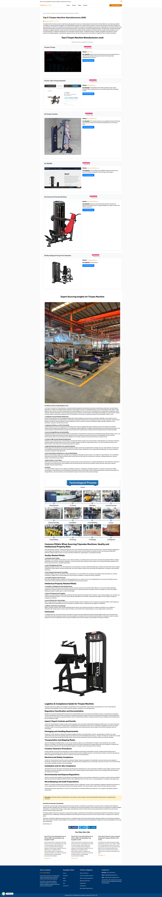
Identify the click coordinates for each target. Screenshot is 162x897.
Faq (64, 883)
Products (65, 875)
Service (74, 5)
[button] (73, 827)
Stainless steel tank (85, 880)
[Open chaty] (3, 893)
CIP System (83, 885)
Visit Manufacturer (88, 60)
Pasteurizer (83, 883)
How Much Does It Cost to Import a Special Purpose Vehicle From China (109, 838)
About (64, 880)
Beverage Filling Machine (86, 888)
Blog (79, 5)
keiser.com (90, 52)
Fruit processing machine (86, 875)
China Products (51, 13)
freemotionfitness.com (93, 168)
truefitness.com (91, 85)
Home (68, 5)
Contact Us (66, 885)
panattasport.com (92, 118)
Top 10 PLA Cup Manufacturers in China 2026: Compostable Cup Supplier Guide (55, 838)
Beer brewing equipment (86, 878)
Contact (85, 5)
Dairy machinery (84, 873)
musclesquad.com (92, 260)
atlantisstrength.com (92, 201)
